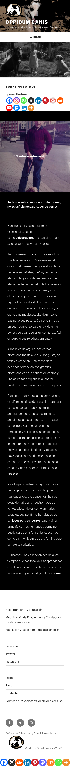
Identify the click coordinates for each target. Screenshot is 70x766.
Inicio (9, 678)
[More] (31, 108)
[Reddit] (60, 100)
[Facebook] (9, 100)
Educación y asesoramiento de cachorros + (34, 630)
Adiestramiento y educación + (25, 609)
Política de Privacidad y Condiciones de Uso (34, 701)
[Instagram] (16, 100)
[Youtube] (9, 108)
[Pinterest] (45, 100)
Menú (37, 36)
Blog (9, 685)
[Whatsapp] (24, 100)
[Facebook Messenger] (16, 108)
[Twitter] (20, 723)
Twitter (10, 654)
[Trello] (24, 108)
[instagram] (31, 723)
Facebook (12, 646)
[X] (31, 100)
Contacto (12, 693)
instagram (12, 661)
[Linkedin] (38, 100)
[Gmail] (53, 100)
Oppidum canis (27, 22)
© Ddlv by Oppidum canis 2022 (43, 748)
